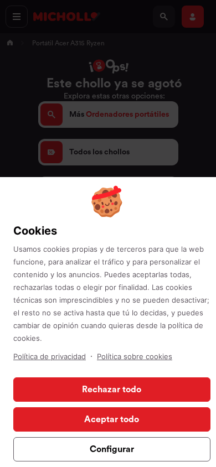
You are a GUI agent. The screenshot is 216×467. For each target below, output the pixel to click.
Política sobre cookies (134, 356)
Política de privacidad (49, 356)
